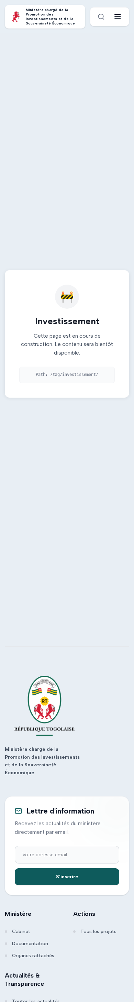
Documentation (30, 944)
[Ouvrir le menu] (117, 16)
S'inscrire (67, 877)
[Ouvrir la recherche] (101, 17)
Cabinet (21, 931)
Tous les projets (98, 931)
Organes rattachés (33, 956)
